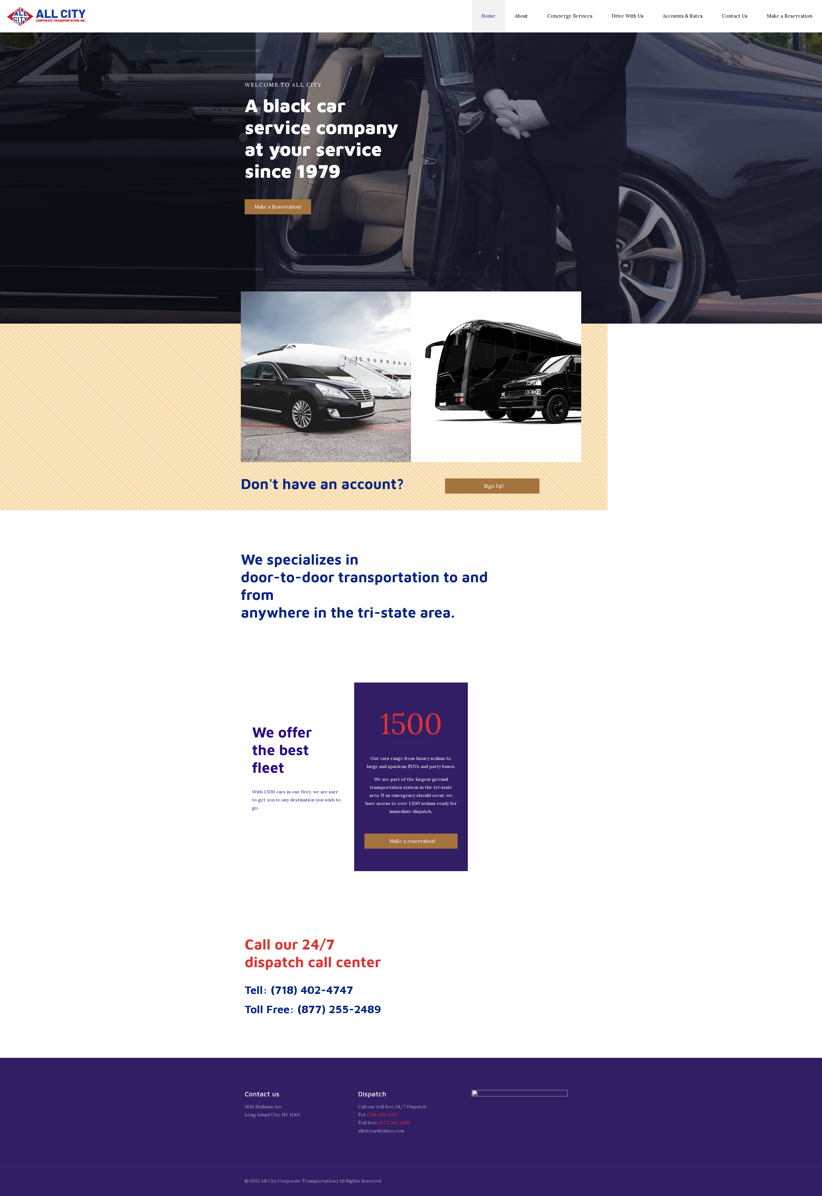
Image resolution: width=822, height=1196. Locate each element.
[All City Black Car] (48, 16)
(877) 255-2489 (394, 1123)
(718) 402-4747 (382, 1115)
